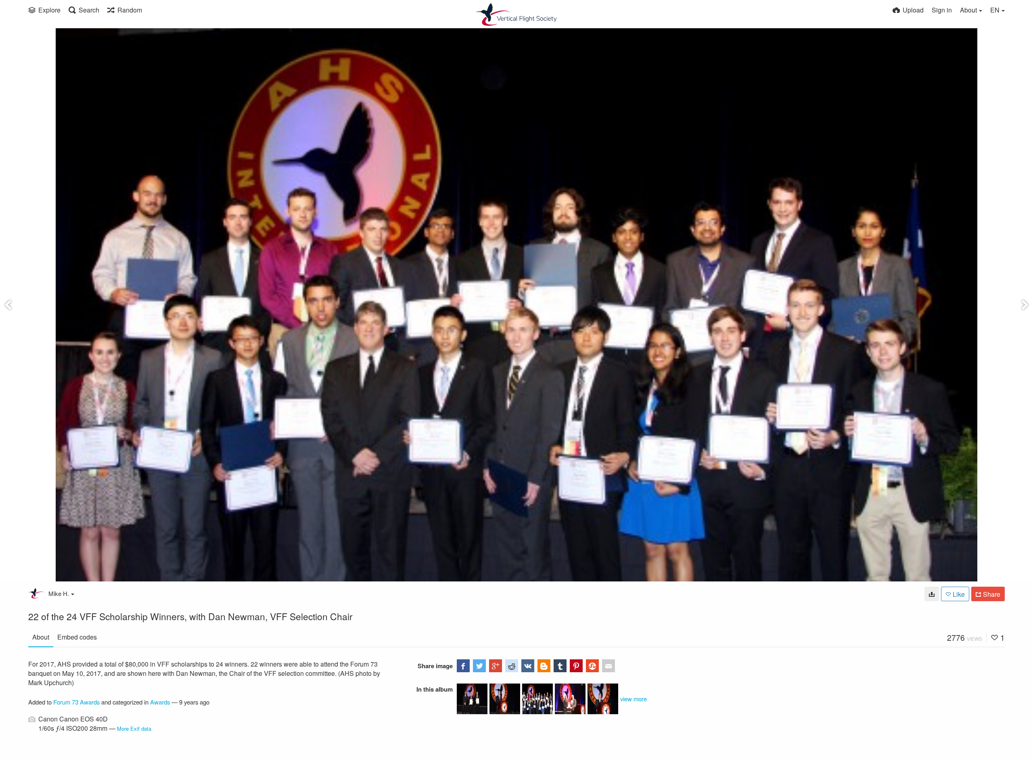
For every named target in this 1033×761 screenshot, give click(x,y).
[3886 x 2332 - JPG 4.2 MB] (931, 594)
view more (633, 698)
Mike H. (58, 593)
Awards (160, 702)
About (40, 637)
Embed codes (77, 637)
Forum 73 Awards (76, 702)
